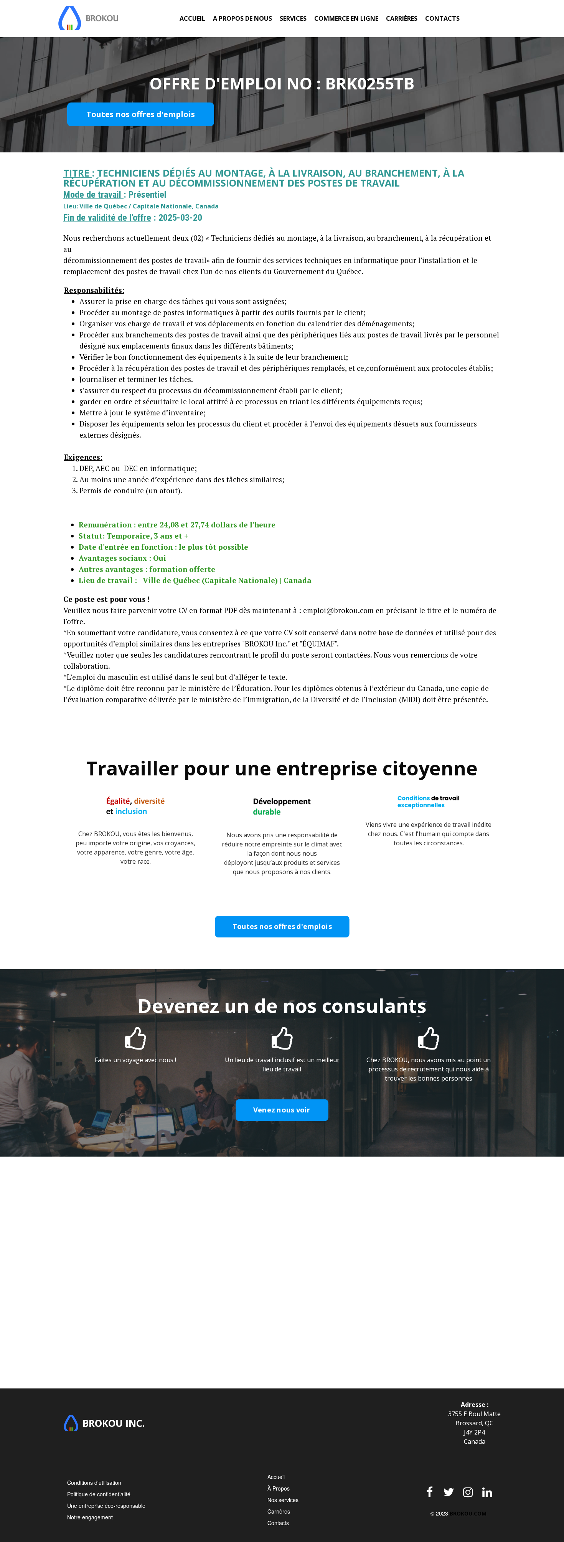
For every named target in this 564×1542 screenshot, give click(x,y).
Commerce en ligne (346, 18)
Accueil (192, 18)
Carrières (401, 18)
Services (293, 18)
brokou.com (468, 1513)
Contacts (442, 18)
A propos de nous (242, 18)
